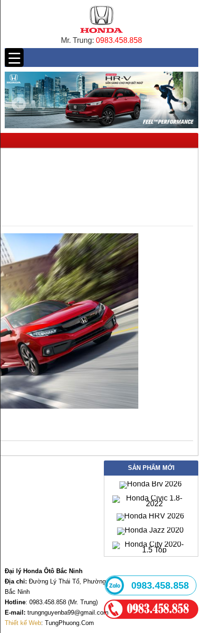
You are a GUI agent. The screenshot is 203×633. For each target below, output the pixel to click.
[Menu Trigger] (14, 57)
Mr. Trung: (78, 40)
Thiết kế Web (23, 622)
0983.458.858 (119, 40)
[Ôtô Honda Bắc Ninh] (101, 35)
